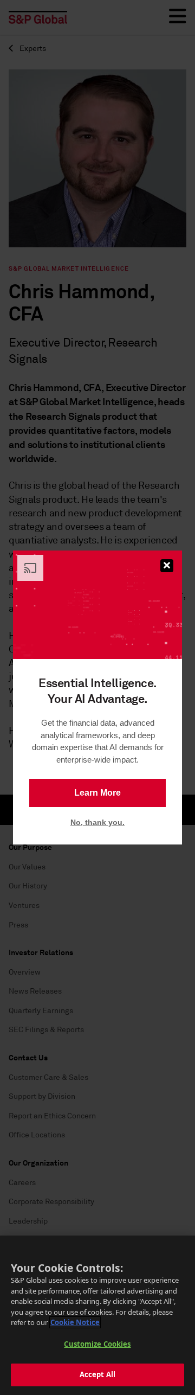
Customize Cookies (97, 1344)
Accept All (97, 1374)
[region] (97, 1315)
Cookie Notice (75, 1322)
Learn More (97, 792)
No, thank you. (97, 822)
